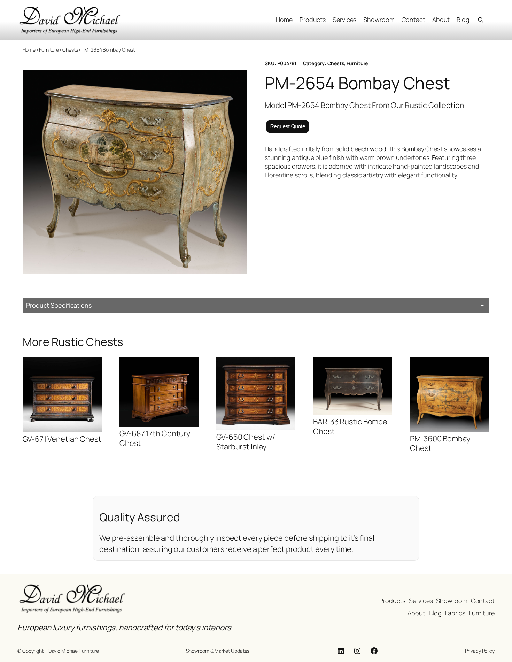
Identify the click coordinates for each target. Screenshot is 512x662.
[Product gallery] (135, 172)
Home (29, 49)
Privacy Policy (480, 650)
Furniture (49, 49)
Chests (70, 49)
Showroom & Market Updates (218, 650)
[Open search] (481, 20)
